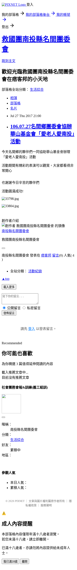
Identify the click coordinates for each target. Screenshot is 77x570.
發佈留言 (9, 313)
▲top (5, 279)
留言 (55, 255)
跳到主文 (8, 61)
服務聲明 (46, 505)
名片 (13, 108)
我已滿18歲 (10, 561)
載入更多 (9, 287)
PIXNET (20, 501)
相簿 (13, 98)
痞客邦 (46, 255)
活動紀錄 (35, 271)
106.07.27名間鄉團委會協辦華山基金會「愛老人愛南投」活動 (42, 134)
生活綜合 (37, 89)
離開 (24, 561)
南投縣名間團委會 (15, 231)
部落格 (15, 103)
